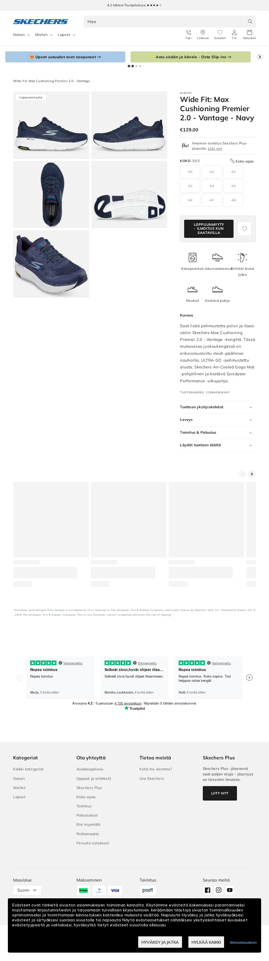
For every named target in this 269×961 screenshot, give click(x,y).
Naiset (19, 34)
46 (190, 200)
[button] (249, 35)
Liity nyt (215, 148)
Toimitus (84, 806)
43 (190, 186)
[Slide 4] (140, 66)
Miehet (41, 34)
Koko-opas (86, 796)
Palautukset (87, 815)
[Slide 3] (136, 66)
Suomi (23, 890)
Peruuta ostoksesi (92, 843)
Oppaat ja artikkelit (93, 778)
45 (233, 186)
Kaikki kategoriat (28, 769)
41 (211, 171)
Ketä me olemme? (155, 769)
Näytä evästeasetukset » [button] (243, 942)
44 (211, 186)
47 (211, 200)
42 (233, 171)
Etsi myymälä (88, 824)
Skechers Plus (89, 787)
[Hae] (250, 21)
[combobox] (170, 22)
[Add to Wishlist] (244, 229)
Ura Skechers (151, 778)
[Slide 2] (132, 66)
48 (233, 200)
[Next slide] (260, 57)
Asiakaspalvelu (90, 769)
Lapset (64, 34)
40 (190, 171)
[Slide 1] (129, 66)
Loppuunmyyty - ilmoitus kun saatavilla (209, 228)
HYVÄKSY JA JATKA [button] (160, 942)
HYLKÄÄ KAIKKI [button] (206, 942)
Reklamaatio (87, 833)
